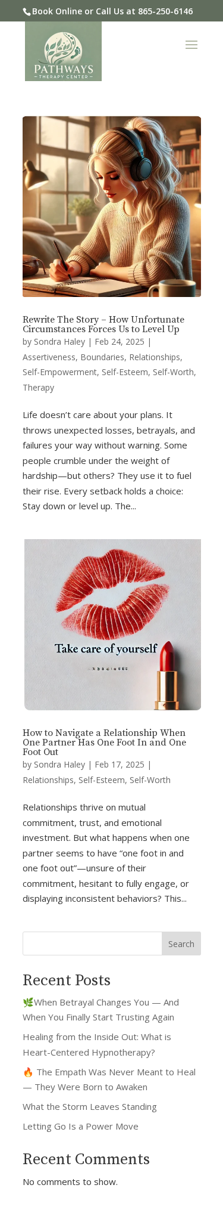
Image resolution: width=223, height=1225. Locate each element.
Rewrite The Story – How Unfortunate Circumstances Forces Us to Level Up (103, 324)
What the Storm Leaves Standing (90, 1106)
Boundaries (102, 357)
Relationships (154, 357)
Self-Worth (173, 372)
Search (181, 943)
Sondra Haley (59, 341)
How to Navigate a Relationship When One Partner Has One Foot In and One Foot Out (104, 742)
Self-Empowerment (60, 372)
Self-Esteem (125, 372)
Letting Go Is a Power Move (81, 1126)
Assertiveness (49, 357)
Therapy (38, 387)
